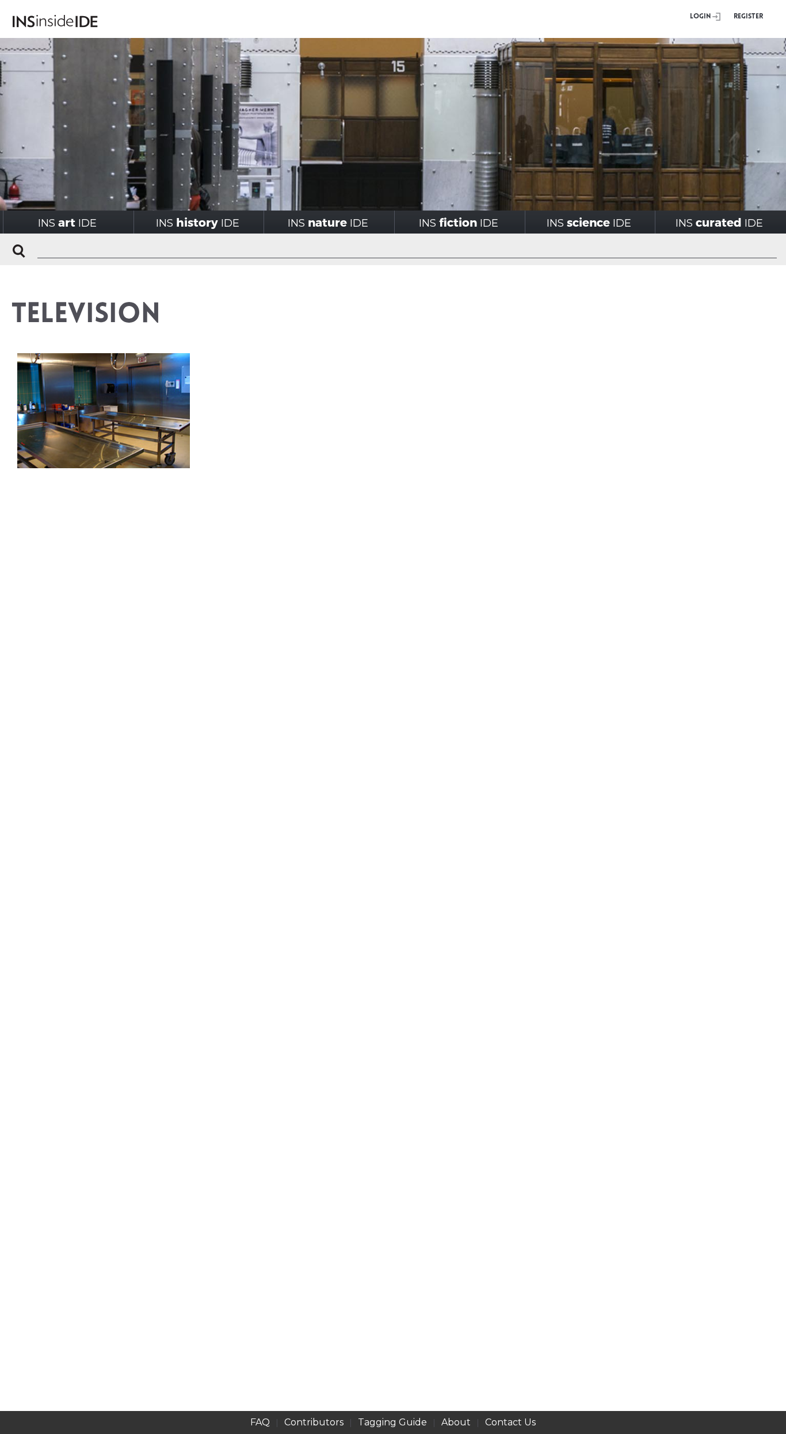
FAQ (260, 1422)
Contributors (314, 1422)
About (456, 1422)
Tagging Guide (392, 1422)
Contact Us (510, 1422)
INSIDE (67, 222)
